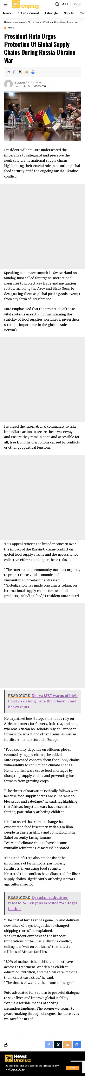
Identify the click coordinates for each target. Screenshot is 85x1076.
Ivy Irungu (20, 82)
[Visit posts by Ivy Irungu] (8, 84)
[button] (72, 1068)
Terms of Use (17, 1069)
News (11, 28)
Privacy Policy (51, 1065)
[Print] (33, 72)
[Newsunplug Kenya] (25, 4)
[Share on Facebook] (14, 72)
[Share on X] (20, 72)
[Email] (27, 72)
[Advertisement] (42, 226)
